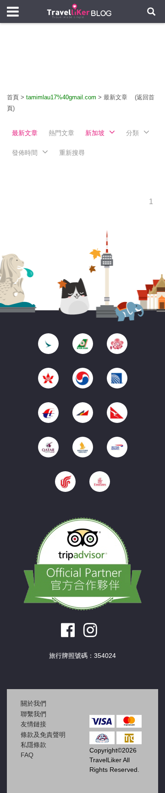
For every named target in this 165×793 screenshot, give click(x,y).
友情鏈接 (33, 724)
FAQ (27, 755)
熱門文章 (61, 133)
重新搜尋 (72, 152)
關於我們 (33, 703)
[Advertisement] (82, 64)
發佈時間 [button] (25, 152)
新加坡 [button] (94, 133)
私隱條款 (33, 744)
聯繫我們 (33, 714)
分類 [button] (132, 133)
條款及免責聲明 (43, 734)
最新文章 (116, 97)
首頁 (13, 97)
